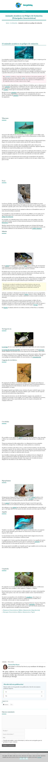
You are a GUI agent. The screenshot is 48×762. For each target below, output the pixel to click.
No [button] (24, 696)
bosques (31, 498)
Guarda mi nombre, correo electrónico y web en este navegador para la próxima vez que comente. (22, 741)
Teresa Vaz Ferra (13, 664)
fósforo (26, 294)
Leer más (39, 757)
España (6, 307)
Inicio (7, 23)
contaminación (36, 357)
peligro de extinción (7, 216)
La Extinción (13, 23)
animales (7, 76)
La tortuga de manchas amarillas (11, 349)
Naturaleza (5, 222)
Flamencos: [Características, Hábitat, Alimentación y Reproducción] (21, 610)
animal (7, 265)
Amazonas (41, 349)
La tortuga (5, 347)
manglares (29, 597)
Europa (36, 304)
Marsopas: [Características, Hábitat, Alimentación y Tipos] (19, 612)
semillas (6, 89)
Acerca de (4, 661)
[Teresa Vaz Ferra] (5, 669)
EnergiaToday (28, 5)
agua (23, 78)
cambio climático (37, 228)
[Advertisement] (24, 33)
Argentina (32, 604)
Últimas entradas (11, 661)
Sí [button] (24, 691)
